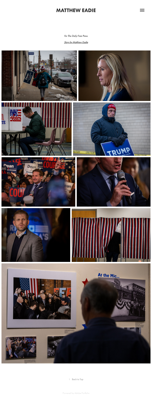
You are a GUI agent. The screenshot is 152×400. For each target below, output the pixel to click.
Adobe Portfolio (82, 393)
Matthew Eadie (76, 10)
